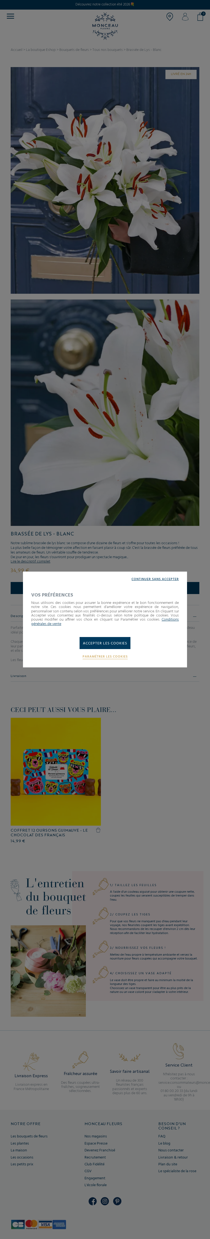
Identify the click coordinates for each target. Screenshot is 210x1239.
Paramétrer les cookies (105, 657)
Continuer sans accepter (155, 579)
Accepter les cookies (105, 643)
